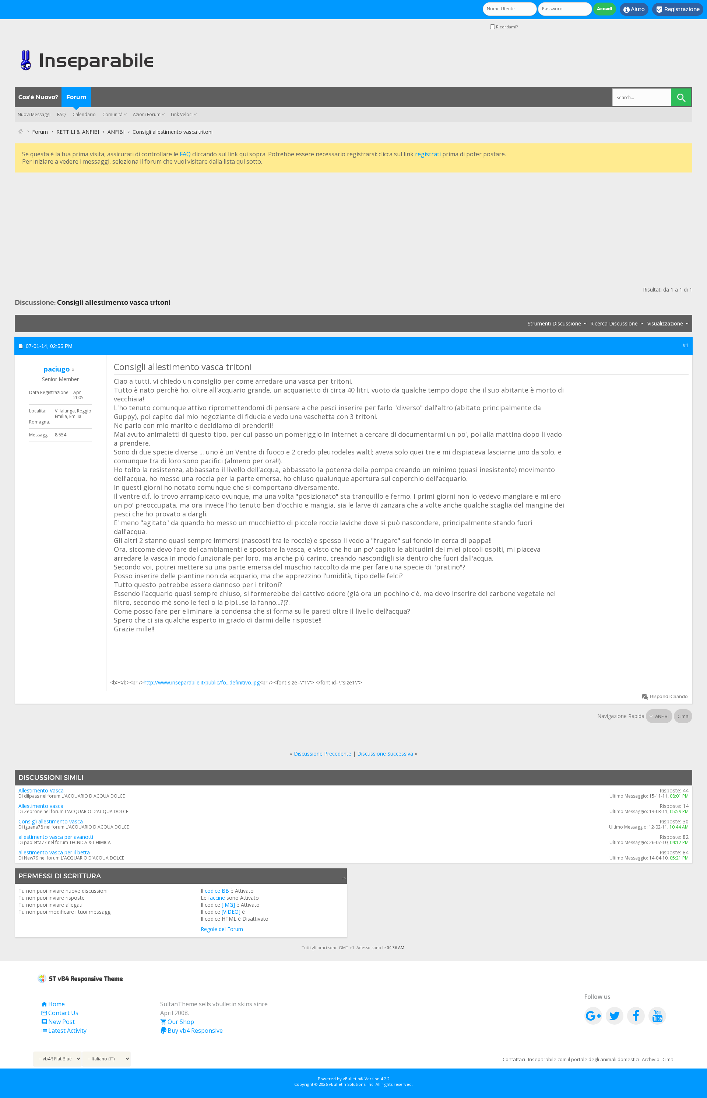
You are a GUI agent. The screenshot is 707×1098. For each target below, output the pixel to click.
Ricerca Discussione (614, 323)
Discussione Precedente (322, 753)
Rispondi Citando (669, 696)
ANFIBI (116, 131)
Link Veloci (182, 114)
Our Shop (177, 1022)
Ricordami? (506, 26)
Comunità (112, 114)
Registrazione (678, 9)
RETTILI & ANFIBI (77, 131)
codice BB (217, 890)
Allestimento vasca (40, 805)
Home (53, 1004)
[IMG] (228, 904)
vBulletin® (353, 1078)
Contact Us (59, 1013)
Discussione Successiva (385, 753)
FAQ (61, 114)
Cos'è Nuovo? (38, 97)
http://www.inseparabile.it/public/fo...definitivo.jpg (202, 682)
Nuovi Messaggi (34, 114)
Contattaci (514, 1059)
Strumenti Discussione (554, 323)
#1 (686, 345)
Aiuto (634, 9)
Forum (76, 97)
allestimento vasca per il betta (54, 852)
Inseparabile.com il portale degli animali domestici (583, 1059)
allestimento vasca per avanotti (55, 836)
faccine (216, 897)
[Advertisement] (236, 226)
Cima (683, 716)
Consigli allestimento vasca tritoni (113, 302)
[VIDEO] (231, 911)
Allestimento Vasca (41, 790)
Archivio (650, 1059)
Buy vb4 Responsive (191, 1030)
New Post (58, 1022)
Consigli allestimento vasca (50, 821)
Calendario (84, 114)
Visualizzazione (665, 323)
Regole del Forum (222, 929)
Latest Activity (64, 1030)
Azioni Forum (147, 114)
